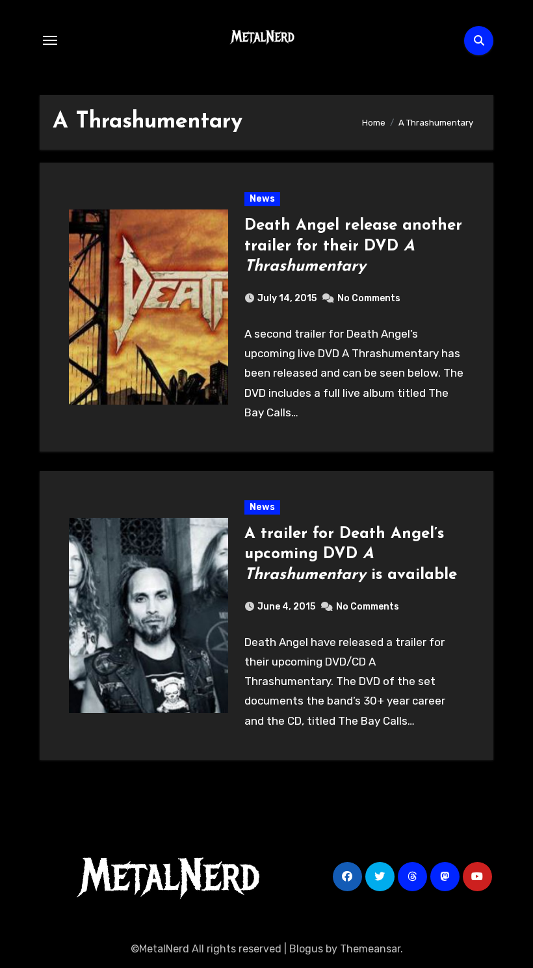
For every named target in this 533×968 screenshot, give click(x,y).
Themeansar (370, 949)
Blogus (306, 949)
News (262, 198)
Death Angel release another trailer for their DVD (353, 246)
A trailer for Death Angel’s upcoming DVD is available (350, 554)
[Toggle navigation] (50, 40)
